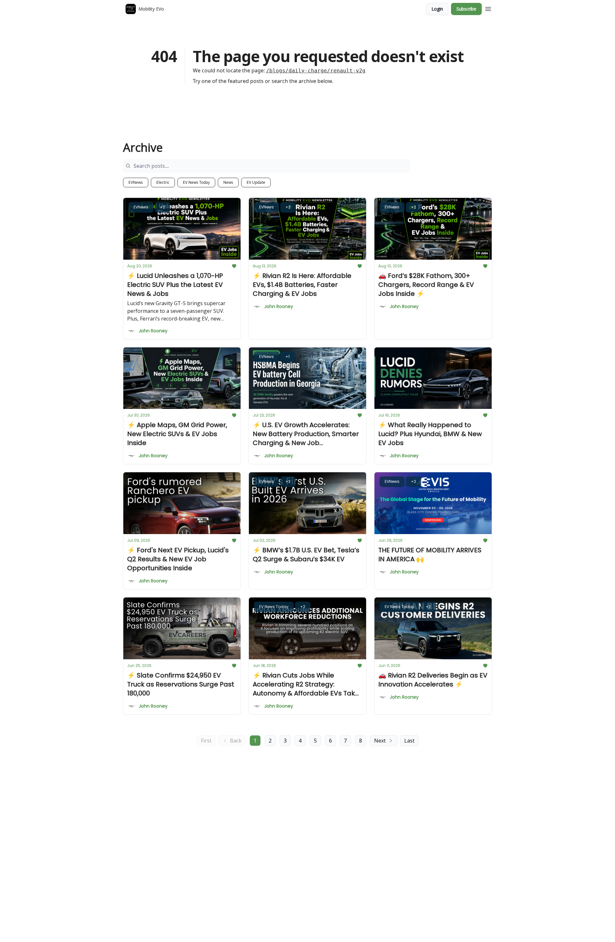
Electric (162, 182)
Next (380, 740)
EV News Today (196, 182)
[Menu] (488, 8)
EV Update (256, 182)
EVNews (135, 182)
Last (409, 740)
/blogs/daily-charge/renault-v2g (315, 71)
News (228, 182)
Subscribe (466, 9)
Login (437, 9)
